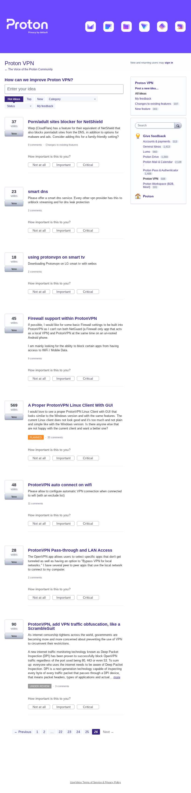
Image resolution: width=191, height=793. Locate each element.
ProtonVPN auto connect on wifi (60, 485)
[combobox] (155, 125)
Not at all (41, 165)
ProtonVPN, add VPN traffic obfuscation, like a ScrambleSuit (74, 626)
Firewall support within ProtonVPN (62, 318)
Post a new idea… (147, 88)
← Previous (22, 732)
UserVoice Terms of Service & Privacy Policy (95, 782)
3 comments (62, 686)
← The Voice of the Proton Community (29, 69)
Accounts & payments (157, 141)
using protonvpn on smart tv (56, 257)
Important (65, 165)
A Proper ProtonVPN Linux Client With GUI (70, 405)
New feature (142, 109)
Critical (91, 165)
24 (78, 732)
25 (87, 732)
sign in (169, 62)
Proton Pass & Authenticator (160, 170)
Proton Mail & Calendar (158, 162)
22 (60, 732)
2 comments (35, 210)
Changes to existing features (62, 144)
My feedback (45, 106)
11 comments (35, 503)
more (116, 677)
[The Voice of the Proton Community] (95, 26)
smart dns (38, 191)
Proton (148, 196)
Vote (14, 133)
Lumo (147, 151)
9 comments (35, 144)
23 (69, 732)
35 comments (55, 437)
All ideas (141, 93)
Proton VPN (151, 178)
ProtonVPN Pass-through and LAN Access (70, 550)
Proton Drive (151, 157)
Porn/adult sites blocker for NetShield (65, 121)
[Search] (178, 125)
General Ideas (152, 146)
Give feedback (154, 136)
